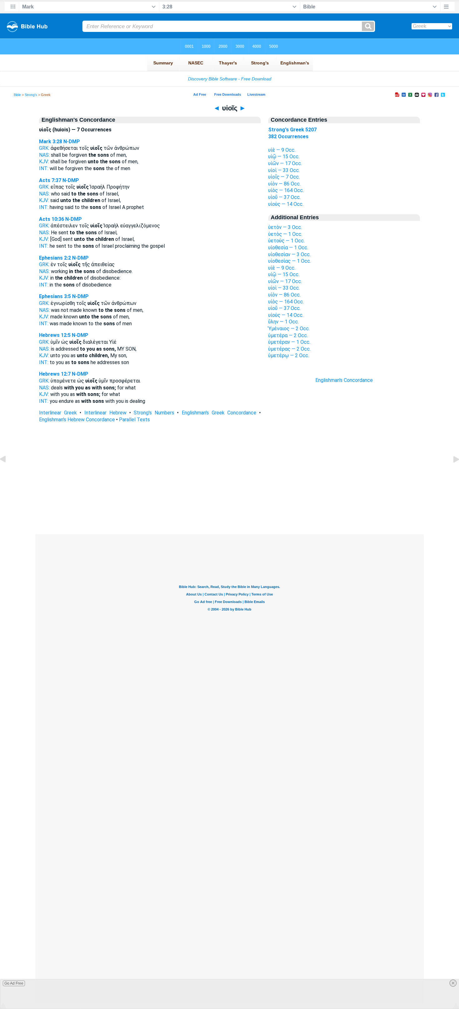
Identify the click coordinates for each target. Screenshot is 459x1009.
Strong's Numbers (154, 413)
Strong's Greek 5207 (292, 130)
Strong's (31, 95)
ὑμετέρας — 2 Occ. (289, 349)
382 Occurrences (288, 136)
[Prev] (8, 473)
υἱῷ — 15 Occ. (283, 157)
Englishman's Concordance (344, 380)
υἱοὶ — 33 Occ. (284, 170)
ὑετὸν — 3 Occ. (285, 227)
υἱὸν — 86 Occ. (284, 184)
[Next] (451, 473)
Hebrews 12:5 (55, 335)
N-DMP (71, 142)
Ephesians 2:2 (55, 258)
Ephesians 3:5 (55, 296)
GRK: (44, 148)
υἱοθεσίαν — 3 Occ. (289, 254)
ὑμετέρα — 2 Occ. (288, 335)
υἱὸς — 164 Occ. (286, 190)
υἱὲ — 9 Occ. (281, 150)
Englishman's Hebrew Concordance (77, 420)
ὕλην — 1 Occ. (283, 322)
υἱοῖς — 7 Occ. (284, 177)
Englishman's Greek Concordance (219, 413)
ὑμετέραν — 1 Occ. (289, 342)
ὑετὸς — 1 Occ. (285, 234)
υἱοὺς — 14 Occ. (286, 204)
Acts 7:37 (50, 180)
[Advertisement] (229, 496)
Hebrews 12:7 (55, 374)
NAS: (44, 155)
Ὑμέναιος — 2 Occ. (289, 329)
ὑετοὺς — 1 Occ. (286, 241)
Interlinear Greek (58, 413)
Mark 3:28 (50, 142)
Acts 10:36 (51, 219)
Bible (17, 95)
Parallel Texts (134, 420)
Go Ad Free (13, 983)
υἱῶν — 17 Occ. (285, 163)
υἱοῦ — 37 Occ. (284, 197)
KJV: (44, 162)
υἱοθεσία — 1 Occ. (288, 248)
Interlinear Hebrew (105, 413)
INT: (43, 168)
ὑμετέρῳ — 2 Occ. (288, 355)
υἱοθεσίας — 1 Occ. (289, 261)
